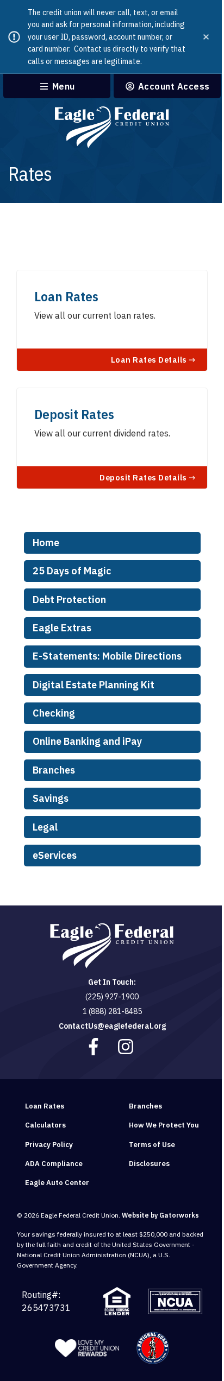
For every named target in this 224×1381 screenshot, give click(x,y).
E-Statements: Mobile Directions (107, 656)
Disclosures (149, 1163)
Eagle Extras (62, 628)
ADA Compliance (54, 1163)
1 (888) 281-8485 (112, 1011)
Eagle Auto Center (57, 1182)
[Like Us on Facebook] (94, 1046)
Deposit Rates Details (144, 477)
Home (46, 542)
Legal (45, 827)
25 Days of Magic (72, 571)
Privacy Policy (49, 1144)
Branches (54, 770)
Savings (51, 798)
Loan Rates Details (150, 359)
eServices (55, 855)
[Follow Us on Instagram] (126, 1046)
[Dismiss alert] (206, 37)
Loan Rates (44, 1106)
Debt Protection (69, 599)
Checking (54, 713)
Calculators (45, 1125)
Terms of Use (152, 1144)
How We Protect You (164, 1125)
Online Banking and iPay (87, 741)
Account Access (172, 86)
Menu (62, 86)
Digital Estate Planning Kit (93, 685)
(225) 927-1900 (112, 997)
